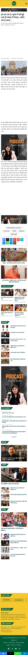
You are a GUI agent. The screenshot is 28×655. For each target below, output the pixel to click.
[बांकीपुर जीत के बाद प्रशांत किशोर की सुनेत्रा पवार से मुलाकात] (21, 292)
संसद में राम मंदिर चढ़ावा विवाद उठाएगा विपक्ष (18, 494)
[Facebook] (3, 239)
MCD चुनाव (14, 234)
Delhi (14, 231)
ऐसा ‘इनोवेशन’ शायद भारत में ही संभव (17, 332)
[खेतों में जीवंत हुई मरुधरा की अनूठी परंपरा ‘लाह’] (5, 361)
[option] (14, 453)
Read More (17, 619)
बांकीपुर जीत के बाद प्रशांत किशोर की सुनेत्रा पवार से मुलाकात (20, 299)
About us (6, 642)
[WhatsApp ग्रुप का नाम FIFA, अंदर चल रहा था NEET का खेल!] (5, 341)
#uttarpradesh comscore (14, 227)
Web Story (19, 645)
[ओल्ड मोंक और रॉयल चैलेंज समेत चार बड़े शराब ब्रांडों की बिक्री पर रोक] (5, 328)
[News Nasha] (14, 3)
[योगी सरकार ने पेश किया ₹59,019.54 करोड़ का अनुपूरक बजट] (21, 307)
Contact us (13, 645)
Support (8, 645)
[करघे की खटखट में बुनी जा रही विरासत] (7, 307)
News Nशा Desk (6, 58)
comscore (7, 231)
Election (22, 231)
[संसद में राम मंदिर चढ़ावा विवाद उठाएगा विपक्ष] (5, 496)
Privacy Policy (12, 642)
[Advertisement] (14, 41)
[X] (7, 239)
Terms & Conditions (20, 642)
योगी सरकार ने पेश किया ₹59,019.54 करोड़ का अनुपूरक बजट (19, 314)
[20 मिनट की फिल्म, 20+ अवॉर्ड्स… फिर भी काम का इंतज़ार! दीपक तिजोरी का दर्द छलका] (5, 550)
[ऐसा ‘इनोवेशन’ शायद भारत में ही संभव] (7, 292)
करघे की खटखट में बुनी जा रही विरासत (17, 352)
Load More (14, 436)
